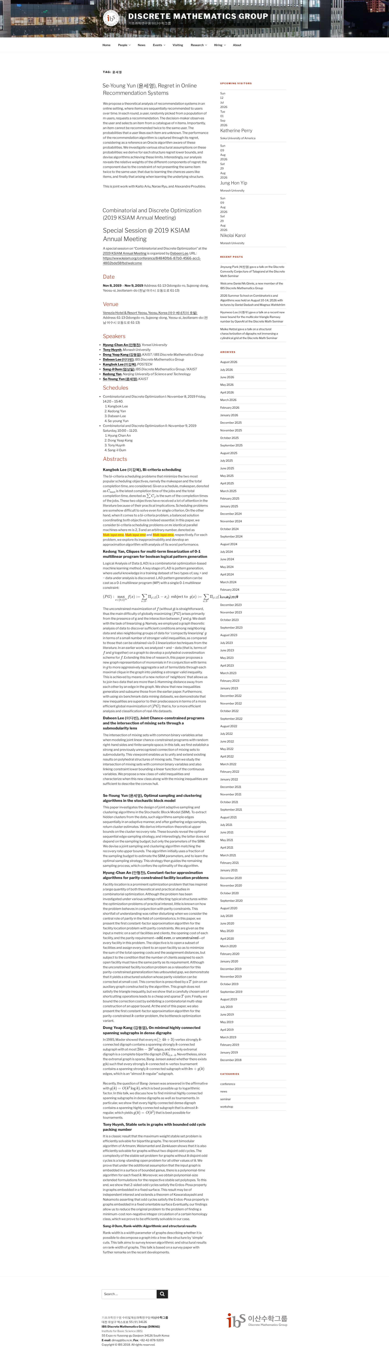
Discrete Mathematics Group (198, 16)
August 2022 (228, 726)
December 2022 (231, 695)
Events (157, 45)
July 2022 (226, 733)
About (237, 45)
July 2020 (226, 916)
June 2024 (227, 559)
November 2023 (231, 612)
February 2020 (229, 953)
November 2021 (231, 794)
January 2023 (229, 688)
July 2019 (226, 1006)
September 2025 (231, 445)
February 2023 (229, 680)
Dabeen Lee (179, 253)
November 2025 (231, 430)
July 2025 (226, 460)
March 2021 (228, 855)
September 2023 (231, 627)
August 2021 (228, 817)
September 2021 (231, 809)
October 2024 (229, 529)
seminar (225, 1099)
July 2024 (226, 551)
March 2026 (228, 400)
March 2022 (228, 764)
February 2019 (229, 1044)
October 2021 (229, 802)
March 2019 (228, 1037)
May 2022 (226, 749)
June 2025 (227, 468)
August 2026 (228, 362)
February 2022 (229, 771)
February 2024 (229, 589)
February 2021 (229, 862)
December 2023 (231, 604)
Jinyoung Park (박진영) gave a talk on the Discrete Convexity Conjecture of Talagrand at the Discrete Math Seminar (252, 271)
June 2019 (227, 1014)
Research (197, 45)
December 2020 (231, 878)
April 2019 (227, 1029)
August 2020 (228, 908)
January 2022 (229, 779)
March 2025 (228, 491)
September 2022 (231, 718)
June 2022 (227, 741)
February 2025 (229, 498)
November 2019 (231, 976)
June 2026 (227, 377)
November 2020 (231, 885)
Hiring (218, 45)
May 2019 (226, 1022)
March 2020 (228, 946)
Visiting (178, 45)
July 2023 (226, 642)
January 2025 (229, 506)
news (223, 1091)
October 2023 (229, 620)
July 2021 (226, 824)
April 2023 (227, 665)
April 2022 (227, 756)
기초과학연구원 (112, 1317)
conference (227, 1084)
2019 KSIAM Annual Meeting (124, 253)
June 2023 (227, 650)
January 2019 (229, 1052)
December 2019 (231, 969)
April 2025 (227, 483)
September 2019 (231, 991)
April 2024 (227, 574)
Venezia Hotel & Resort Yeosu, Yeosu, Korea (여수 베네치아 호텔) (150, 313)
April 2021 (226, 847)
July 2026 (226, 369)
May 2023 (227, 657)
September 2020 (231, 900)
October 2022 (229, 711)
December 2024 (231, 513)
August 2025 (228, 453)
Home (106, 45)
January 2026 (229, 415)
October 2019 (229, 984)
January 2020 (229, 961)
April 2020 (227, 938)
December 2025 (231, 422)
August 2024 (228, 544)
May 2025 (227, 475)
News (141, 45)
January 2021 (229, 870)
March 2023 (228, 673)
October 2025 (229, 437)
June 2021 (227, 832)
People (122, 45)
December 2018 (231, 1060)
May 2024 (227, 567)
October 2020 (229, 893)
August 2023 (228, 635)
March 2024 (228, 582)
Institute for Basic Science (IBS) (122, 1331)
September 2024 (231, 536)
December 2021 (230, 786)
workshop (226, 1106)
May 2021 (226, 840)
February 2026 (229, 407)
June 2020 (227, 923)
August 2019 (228, 999)
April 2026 (227, 392)
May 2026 (227, 384)
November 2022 (231, 703)
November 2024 (231, 521)
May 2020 (227, 931)
